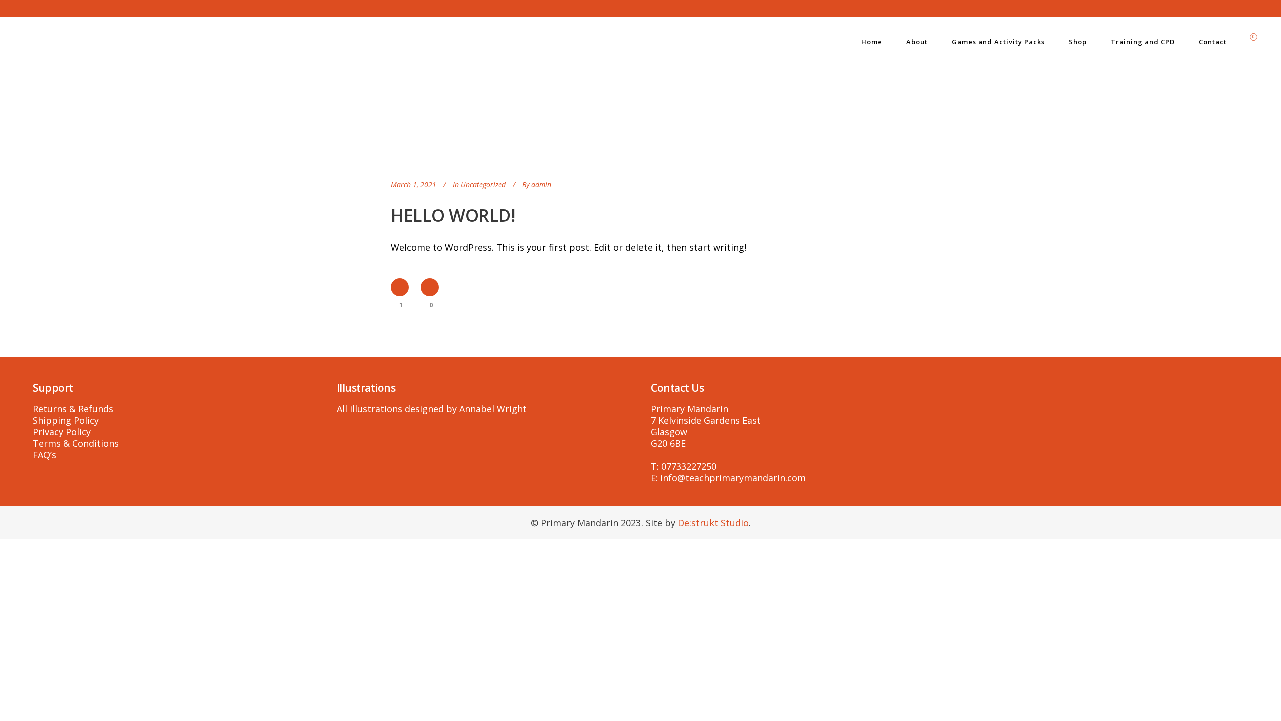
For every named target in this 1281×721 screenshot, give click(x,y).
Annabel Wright (493, 409)
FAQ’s (44, 455)
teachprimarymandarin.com (745, 478)
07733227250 (688, 466)
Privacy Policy (62, 432)
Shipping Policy (66, 420)
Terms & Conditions (76, 443)
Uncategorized (483, 184)
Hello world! (453, 215)
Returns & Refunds (73, 409)
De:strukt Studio (713, 523)
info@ (672, 478)
